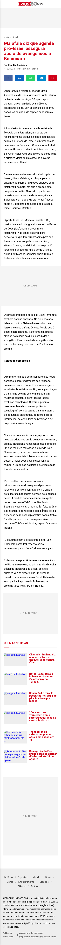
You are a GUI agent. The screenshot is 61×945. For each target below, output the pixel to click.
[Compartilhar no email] (52, 78)
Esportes (22, 877)
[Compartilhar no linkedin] (19, 78)
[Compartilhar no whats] (30, 78)
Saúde (34, 886)
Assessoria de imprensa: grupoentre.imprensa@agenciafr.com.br (38, 935)
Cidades (44, 881)
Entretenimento (26, 881)
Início (6, 37)
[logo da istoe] (31, 4)
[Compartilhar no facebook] (8, 78)
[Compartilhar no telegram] (41, 78)
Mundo (36, 877)
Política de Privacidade (8, 935)
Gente (10, 881)
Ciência (22, 886)
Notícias (8, 877)
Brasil (15, 37)
